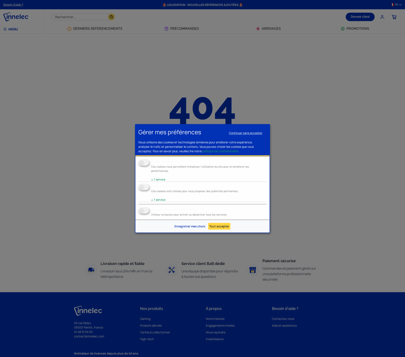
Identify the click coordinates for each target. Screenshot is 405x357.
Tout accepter (219, 226)
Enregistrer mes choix (189, 226)
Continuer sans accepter (245, 133)
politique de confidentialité (220, 151)
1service (158, 179)
